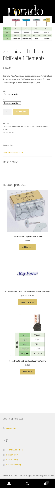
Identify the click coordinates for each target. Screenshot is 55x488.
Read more (27, 371)
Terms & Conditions (15, 449)
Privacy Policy (12, 454)
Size (5, 99)
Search (27, 483)
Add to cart (21, 111)
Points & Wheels (42, 126)
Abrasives (16, 126)
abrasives (10, 132)
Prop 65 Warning (13, 464)
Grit (4, 91)
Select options (27, 302)
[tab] (27, 145)
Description (8, 145)
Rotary (5, 129)
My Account (11, 428)
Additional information (13, 152)
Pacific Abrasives (28, 126)
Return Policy (12, 459)
